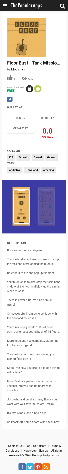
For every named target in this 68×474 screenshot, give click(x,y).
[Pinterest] (38, 466)
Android (23, 157)
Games (51, 157)
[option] (21, 206)
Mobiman (18, 69)
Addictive (14, 170)
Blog (27, 446)
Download (32, 170)
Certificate (39, 446)
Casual (38, 157)
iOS (11, 157)
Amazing (48, 170)
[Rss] (46, 466)
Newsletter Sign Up (35, 450)
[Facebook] (22, 466)
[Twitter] (30, 466)
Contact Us (15, 446)
